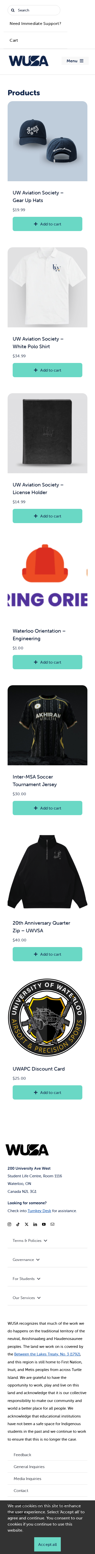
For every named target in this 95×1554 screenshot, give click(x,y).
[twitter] (26, 1224)
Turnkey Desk (39, 1210)
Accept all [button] (47, 1544)
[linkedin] (35, 1224)
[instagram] (9, 1224)
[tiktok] (18, 1224)
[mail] (52, 1224)
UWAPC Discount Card (39, 1068)
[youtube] (44, 1224)
